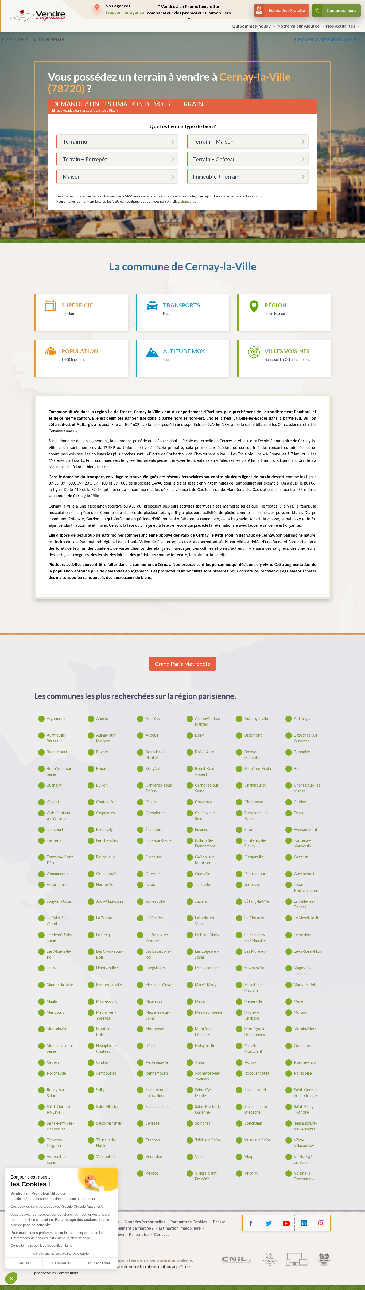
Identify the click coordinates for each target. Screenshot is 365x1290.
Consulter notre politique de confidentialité (41, 1246)
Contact (161, 1234)
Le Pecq (103, 934)
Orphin (102, 1062)
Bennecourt (57, 752)
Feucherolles (107, 840)
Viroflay (251, 1173)
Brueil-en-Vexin (257, 768)
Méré (298, 1001)
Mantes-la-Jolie (60, 984)
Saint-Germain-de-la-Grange (307, 1092)
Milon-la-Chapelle (252, 1015)
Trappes (153, 1140)
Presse (219, 1221)
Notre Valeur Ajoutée (298, 25)
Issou (150, 884)
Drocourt (55, 829)
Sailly (100, 1089)
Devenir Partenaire (131, 1234)
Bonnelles (302, 752)
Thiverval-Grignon (55, 1143)
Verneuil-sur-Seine (58, 1159)
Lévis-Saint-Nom (308, 951)
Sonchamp (253, 1123)
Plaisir (200, 1062)
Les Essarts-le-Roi (158, 954)
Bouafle (103, 768)
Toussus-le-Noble (106, 1143)
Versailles (154, 1156)
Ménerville (253, 1001)
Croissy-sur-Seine (206, 816)
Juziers (201, 901)
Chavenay (203, 802)
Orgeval (53, 1062)
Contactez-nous (341, 10)
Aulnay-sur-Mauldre (106, 738)
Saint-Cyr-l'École (204, 1092)
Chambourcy (255, 785)
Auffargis (302, 718)
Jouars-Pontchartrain (306, 887)
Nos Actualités (340, 25)
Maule (52, 1001)
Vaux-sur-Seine (257, 1140)
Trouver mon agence (124, 12)
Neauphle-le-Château (107, 1048)
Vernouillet (105, 1156)
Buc (297, 768)
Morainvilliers (305, 1028)
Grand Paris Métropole (182, 663)
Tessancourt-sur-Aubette (305, 1126)
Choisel (300, 802)
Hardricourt (57, 884)
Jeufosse (252, 884)
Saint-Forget (255, 1089)
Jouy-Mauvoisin (109, 901)
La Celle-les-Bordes (304, 904)
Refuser (24, 1263)
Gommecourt (58, 873)
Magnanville (254, 968)
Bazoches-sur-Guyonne (306, 738)
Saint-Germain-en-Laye (60, 1109)
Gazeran (301, 857)
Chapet (53, 802)
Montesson (155, 1028)
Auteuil (152, 735)
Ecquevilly (104, 829)
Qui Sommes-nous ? (251, 25)
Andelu (102, 718)
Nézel (150, 1045)
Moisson (301, 1012)
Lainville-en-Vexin (205, 921)
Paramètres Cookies (189, 1221)
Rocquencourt (256, 1073)
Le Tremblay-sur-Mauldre (255, 937)
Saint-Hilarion (107, 1106)
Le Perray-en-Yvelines (158, 937)
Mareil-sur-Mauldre (254, 987)
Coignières (105, 813)
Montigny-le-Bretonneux (255, 1031)
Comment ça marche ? (133, 1228)
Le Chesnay (254, 918)
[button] (11, 1278)
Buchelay (54, 785)
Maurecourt (106, 1001)
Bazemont (253, 735)
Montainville (57, 1028)
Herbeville (104, 884)
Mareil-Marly (205, 984)
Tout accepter (98, 1263)
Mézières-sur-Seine (158, 1015)
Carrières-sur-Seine (207, 788)
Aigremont (56, 718)
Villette (152, 1173)
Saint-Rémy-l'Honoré (304, 1109)
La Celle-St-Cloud (57, 921)
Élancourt (154, 829)
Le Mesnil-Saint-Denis (60, 937)
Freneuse (154, 857)
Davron (300, 813)
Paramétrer (61, 1263)
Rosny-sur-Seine (56, 1092)
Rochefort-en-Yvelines (208, 1076)
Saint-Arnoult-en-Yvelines (158, 1092)
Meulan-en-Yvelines (106, 1015)
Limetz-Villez (107, 968)
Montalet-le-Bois (107, 1031)
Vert (199, 1156)
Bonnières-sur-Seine (60, 771)
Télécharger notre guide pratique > (326, 38)
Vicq (248, 1156)
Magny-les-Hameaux (303, 971)
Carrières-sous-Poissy (159, 788)
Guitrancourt (255, 873)
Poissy (250, 1062)
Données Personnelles (145, 1221)
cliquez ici (188, 201)
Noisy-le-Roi (205, 1045)
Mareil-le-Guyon (160, 984)
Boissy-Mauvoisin (253, 755)
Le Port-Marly (207, 934)
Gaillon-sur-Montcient (205, 860)
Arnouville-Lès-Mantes (208, 721)
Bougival (153, 768)
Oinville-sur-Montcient (255, 1048)
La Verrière (155, 918)
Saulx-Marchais (109, 1123)
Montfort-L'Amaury (204, 1031)
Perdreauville (157, 1062)
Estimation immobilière (180, 1228)
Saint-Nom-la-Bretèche (256, 1109)
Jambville (202, 884)
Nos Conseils (15, 38)
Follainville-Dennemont (205, 843)
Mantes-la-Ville (109, 984)
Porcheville (56, 1073)
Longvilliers (155, 968)
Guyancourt (304, 873)
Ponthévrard (305, 1062)
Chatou (152, 802)
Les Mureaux (255, 951)
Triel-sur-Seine (208, 1140)
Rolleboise (303, 1073)
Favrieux (54, 840)
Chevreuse (253, 802)
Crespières (155, 813)
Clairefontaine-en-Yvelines (60, 816)
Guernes (153, 873)
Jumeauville (155, 901)
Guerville (202, 873)
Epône (249, 829)
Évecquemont (305, 829)
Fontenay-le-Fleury (255, 843)
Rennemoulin (157, 1073)
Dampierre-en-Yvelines (257, 816)
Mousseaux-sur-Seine (61, 1048)
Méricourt (55, 1012)
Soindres (202, 1123)
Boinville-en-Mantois (156, 755)
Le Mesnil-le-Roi (307, 918)
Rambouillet (106, 1073)
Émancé (201, 829)
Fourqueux (105, 857)
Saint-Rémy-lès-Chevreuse (60, 1126)
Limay (51, 968)
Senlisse (153, 1123)
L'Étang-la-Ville (256, 901)
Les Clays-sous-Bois (109, 954)
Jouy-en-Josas (59, 901)
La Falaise (104, 918)
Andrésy (153, 718)
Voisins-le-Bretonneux (304, 1176)
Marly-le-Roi (304, 984)
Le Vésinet (303, 934)
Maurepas (154, 1001)
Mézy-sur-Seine (208, 1012)
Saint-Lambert (158, 1106)
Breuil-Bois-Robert (205, 771)
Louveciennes (207, 968)
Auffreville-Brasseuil (57, 738)
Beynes (102, 752)
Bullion (102, 785)
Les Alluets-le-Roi (59, 954)
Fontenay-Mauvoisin (303, 843)
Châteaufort (107, 802)
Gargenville (254, 857)
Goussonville (107, 873)
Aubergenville (256, 718)
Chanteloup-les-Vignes (308, 788)
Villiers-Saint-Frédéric (206, 1176)
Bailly (199, 735)
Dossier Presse (49, 38)
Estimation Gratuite (287, 10)
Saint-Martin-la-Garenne (208, 1109)
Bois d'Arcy (204, 752)
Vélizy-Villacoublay (304, 1143)
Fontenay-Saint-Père (61, 860)
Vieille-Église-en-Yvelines (305, 1159)
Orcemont (303, 1045)
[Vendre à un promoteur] (37, 16)
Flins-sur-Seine (159, 840)
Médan (201, 1001)
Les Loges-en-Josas (207, 954)
